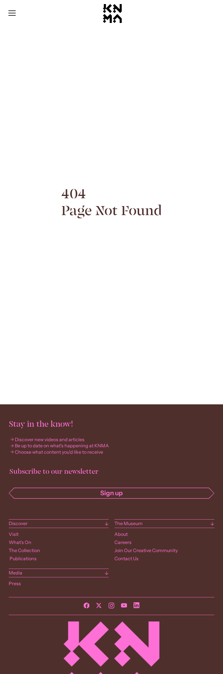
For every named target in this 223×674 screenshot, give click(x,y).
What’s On (20, 542)
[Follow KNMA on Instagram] (111, 607)
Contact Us (126, 559)
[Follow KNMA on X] (99, 607)
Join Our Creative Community (146, 550)
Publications (23, 559)
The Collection (24, 550)
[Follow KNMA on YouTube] (124, 607)
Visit (14, 534)
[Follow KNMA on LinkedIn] (136, 607)
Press (15, 584)
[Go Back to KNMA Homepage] (112, 21)
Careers (123, 542)
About (121, 534)
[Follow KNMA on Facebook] (86, 607)
